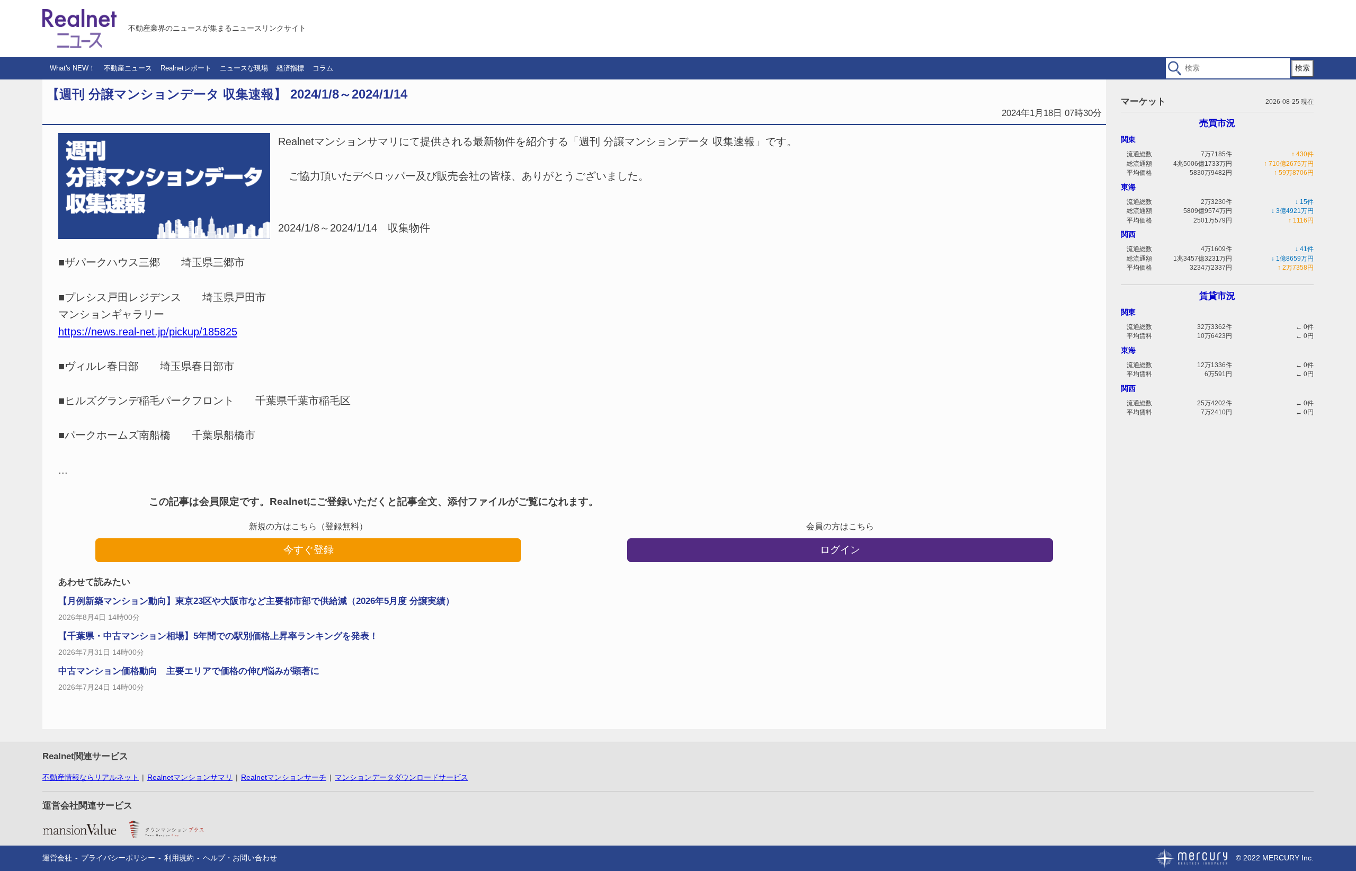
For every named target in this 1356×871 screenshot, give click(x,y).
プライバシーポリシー (118, 858)
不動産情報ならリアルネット (90, 777)
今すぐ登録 (308, 549)
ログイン (840, 549)
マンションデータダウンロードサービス (401, 777)
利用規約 (179, 858)
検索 (1302, 68)
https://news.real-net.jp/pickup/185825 (147, 331)
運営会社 (57, 858)
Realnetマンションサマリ (190, 777)
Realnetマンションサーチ (283, 777)
